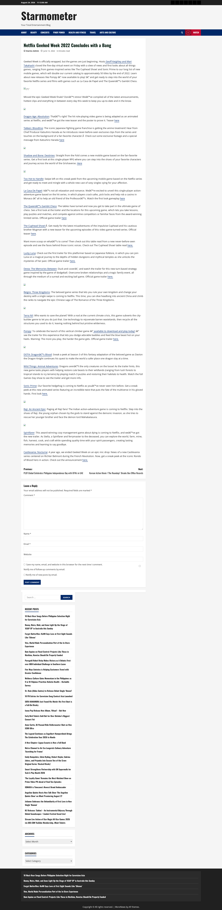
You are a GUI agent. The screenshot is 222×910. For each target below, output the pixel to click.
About (24, 32)
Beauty (33, 32)
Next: (116, 471)
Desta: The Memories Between (40, 268)
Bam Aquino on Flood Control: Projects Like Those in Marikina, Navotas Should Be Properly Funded (65, 896)
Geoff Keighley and (115, 61)
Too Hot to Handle (33, 178)
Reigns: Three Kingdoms (37, 292)
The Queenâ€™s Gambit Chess (40, 206)
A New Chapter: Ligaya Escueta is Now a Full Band (45, 742)
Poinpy (27, 331)
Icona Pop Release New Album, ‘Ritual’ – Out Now (45, 710)
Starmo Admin (32, 51)
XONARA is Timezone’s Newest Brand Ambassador (45, 787)
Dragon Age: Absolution (36, 116)
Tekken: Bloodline (33, 128)
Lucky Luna (30, 253)
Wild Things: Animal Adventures (41, 366)
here (116, 120)
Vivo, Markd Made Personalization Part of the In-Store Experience (51, 891)
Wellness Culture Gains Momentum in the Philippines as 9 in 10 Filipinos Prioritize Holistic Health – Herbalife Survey (48, 682)
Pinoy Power (59, 32)
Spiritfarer (29, 432)
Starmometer (49, 15)
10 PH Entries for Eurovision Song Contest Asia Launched (48, 696)
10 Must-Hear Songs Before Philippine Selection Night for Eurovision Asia (54, 875)
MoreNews (120, 907)
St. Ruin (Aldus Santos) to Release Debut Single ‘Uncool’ (48, 690)
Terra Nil (28, 315)
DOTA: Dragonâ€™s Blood (38, 354)
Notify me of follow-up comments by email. (44, 569)
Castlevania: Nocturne (35, 452)
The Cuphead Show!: (35, 225)
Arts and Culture (108, 32)
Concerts (45, 32)
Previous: (53, 471)
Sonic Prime (30, 385)
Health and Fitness (77, 32)
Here (79, 163)
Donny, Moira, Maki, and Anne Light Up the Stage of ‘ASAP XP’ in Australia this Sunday (59, 880)
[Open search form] (182, 32)
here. (130, 245)
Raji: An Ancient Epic (35, 409)
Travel (93, 32)
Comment (29, 495)
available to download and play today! (114, 331)
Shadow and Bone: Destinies (39, 155)
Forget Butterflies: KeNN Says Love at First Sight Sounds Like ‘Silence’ (53, 886)
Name (27, 533)
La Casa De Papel (33, 190)
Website (27, 554)
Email (27, 544)
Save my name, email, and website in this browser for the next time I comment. (64, 564)
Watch (196, 32)
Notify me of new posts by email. (41, 574)
